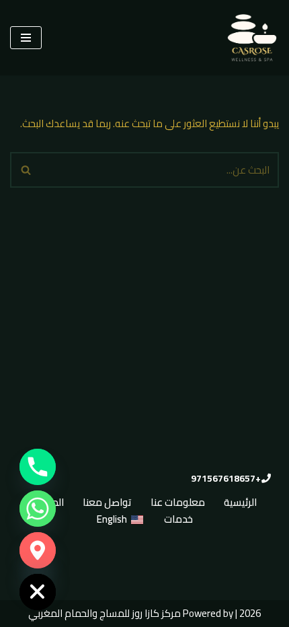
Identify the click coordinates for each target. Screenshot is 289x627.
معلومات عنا (178, 502)
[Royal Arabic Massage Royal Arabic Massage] (252, 37)
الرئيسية (240, 502)
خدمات (178, 519)
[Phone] (37, 467)
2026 (250, 613)
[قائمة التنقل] (26, 37)
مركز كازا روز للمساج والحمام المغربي (104, 613)
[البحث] (25, 170)
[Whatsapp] (37, 508)
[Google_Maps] (37, 550)
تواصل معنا (107, 502)
